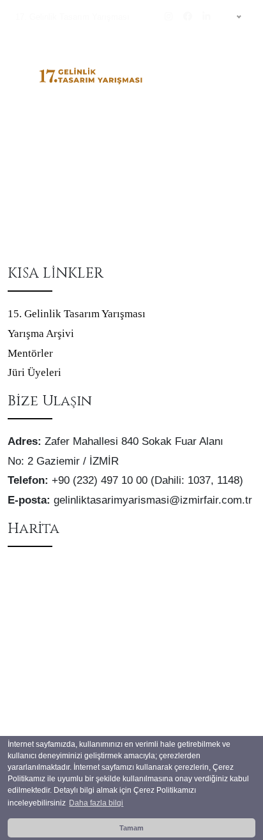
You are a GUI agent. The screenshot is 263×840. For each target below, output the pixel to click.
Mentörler (30, 353)
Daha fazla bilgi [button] (96, 803)
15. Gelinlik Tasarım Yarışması (77, 314)
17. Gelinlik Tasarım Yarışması (72, 17)
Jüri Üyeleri (34, 372)
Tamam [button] (131, 828)
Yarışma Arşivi (41, 333)
